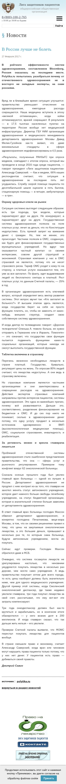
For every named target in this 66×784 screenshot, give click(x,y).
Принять (48, 778)
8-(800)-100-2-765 (14, 17)
